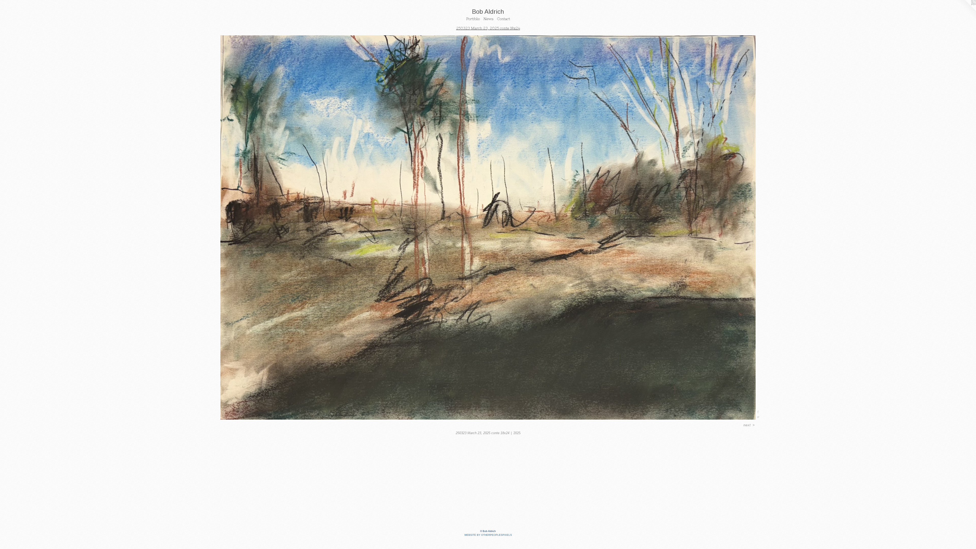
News (488, 19)
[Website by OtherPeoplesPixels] (966, 10)
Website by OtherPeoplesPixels (488, 534)
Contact (503, 19)
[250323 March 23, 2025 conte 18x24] (488, 227)
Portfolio (473, 19)
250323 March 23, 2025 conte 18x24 (488, 28)
